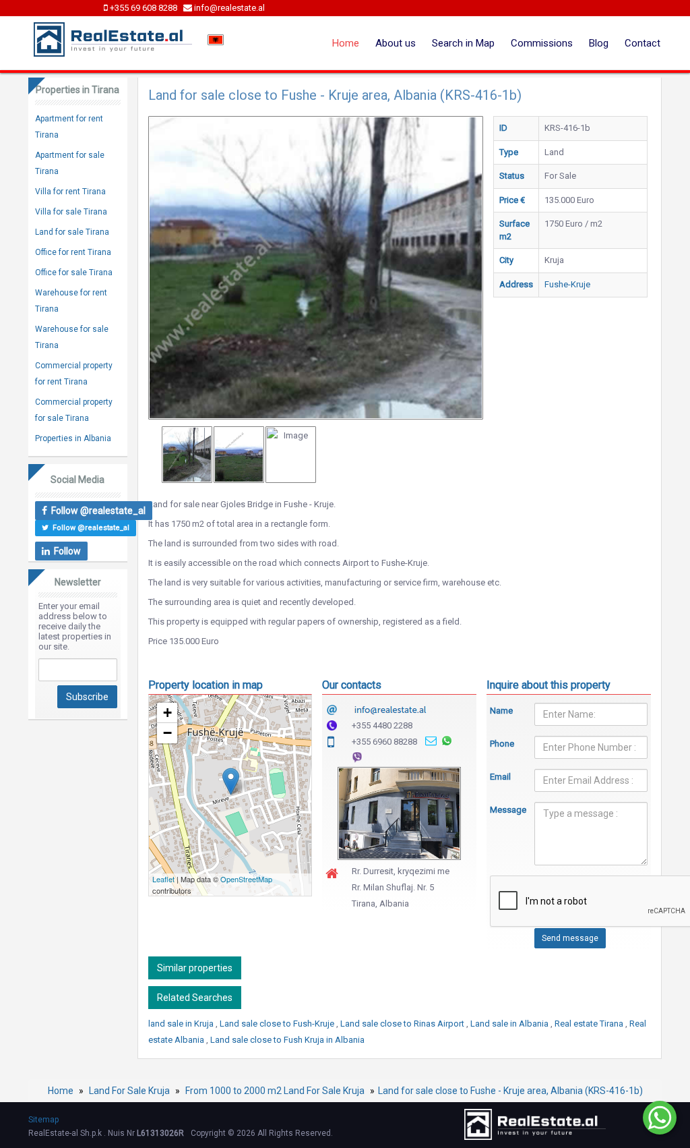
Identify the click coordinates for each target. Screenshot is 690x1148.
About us (395, 43)
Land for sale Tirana (72, 232)
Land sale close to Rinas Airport (403, 1023)
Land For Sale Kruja (129, 1090)
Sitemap (43, 1119)
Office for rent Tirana (73, 252)
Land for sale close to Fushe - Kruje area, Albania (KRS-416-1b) (510, 1090)
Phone (502, 744)
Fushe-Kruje (567, 284)
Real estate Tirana (590, 1023)
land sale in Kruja (182, 1023)
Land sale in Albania (510, 1023)
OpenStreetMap (246, 878)
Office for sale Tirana (74, 272)
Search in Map (463, 43)
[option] (187, 454)
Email (500, 777)
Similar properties (194, 968)
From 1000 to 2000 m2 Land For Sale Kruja (275, 1090)
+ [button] (167, 712)
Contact (642, 43)
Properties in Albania (73, 438)
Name (501, 711)
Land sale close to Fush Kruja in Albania (287, 1040)
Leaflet (163, 878)
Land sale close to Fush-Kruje (278, 1023)
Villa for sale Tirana (71, 212)
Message (502, 810)
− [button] (167, 732)
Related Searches (194, 997)
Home (345, 43)
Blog (598, 43)
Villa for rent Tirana (70, 191)
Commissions (542, 43)
